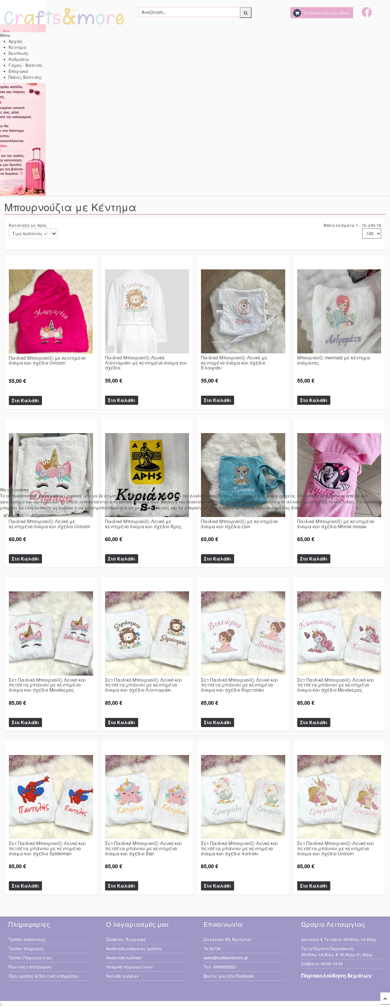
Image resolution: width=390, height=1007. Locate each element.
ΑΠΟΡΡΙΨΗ (41, 515)
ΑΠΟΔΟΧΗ (13, 515)
